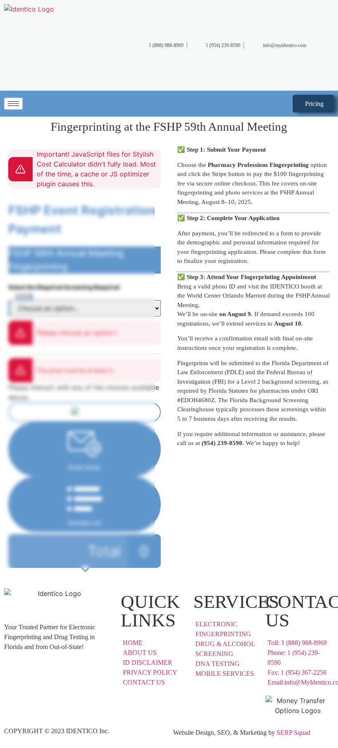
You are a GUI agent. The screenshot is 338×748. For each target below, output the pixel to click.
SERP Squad (293, 732)
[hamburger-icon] (13, 104)
